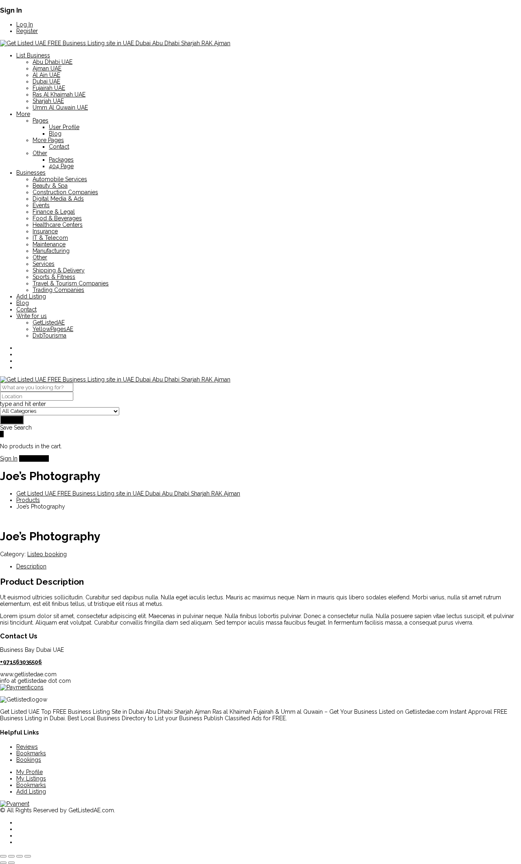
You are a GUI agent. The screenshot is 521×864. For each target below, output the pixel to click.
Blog (55, 133)
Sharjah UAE (48, 101)
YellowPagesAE (53, 329)
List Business (33, 55)
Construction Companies (65, 192)
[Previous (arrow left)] (3, 863)
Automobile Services (60, 179)
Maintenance (49, 244)
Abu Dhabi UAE (52, 62)
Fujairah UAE (49, 88)
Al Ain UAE (46, 75)
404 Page (61, 166)
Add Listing (31, 296)
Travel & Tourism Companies (71, 283)
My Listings (31, 778)
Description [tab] (31, 566)
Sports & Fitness (54, 277)
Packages (61, 159)
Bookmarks (31, 753)
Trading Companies (58, 290)
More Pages (48, 140)
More (23, 114)
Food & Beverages (57, 218)
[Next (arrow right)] (11, 863)
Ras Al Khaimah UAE (59, 94)
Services (44, 264)
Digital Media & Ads (58, 198)
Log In (24, 24)
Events (41, 205)
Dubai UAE (46, 81)
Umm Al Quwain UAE (60, 107)
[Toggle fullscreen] (11, 856)
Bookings (28, 760)
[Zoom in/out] (3, 856)
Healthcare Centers (58, 224)
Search (11, 420)
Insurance (45, 231)
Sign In (9, 458)
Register (27, 31)
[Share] (19, 856)
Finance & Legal (54, 211)
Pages (40, 120)
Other (40, 153)
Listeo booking (47, 554)
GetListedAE (49, 322)
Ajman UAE (47, 68)
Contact (59, 146)
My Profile (29, 772)
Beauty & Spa (50, 185)
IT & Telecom (50, 238)
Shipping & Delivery (59, 270)
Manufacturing (51, 251)
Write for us (31, 316)
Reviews (27, 746)
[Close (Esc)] (27, 856)
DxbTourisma (49, 335)
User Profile (64, 127)
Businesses (31, 172)
